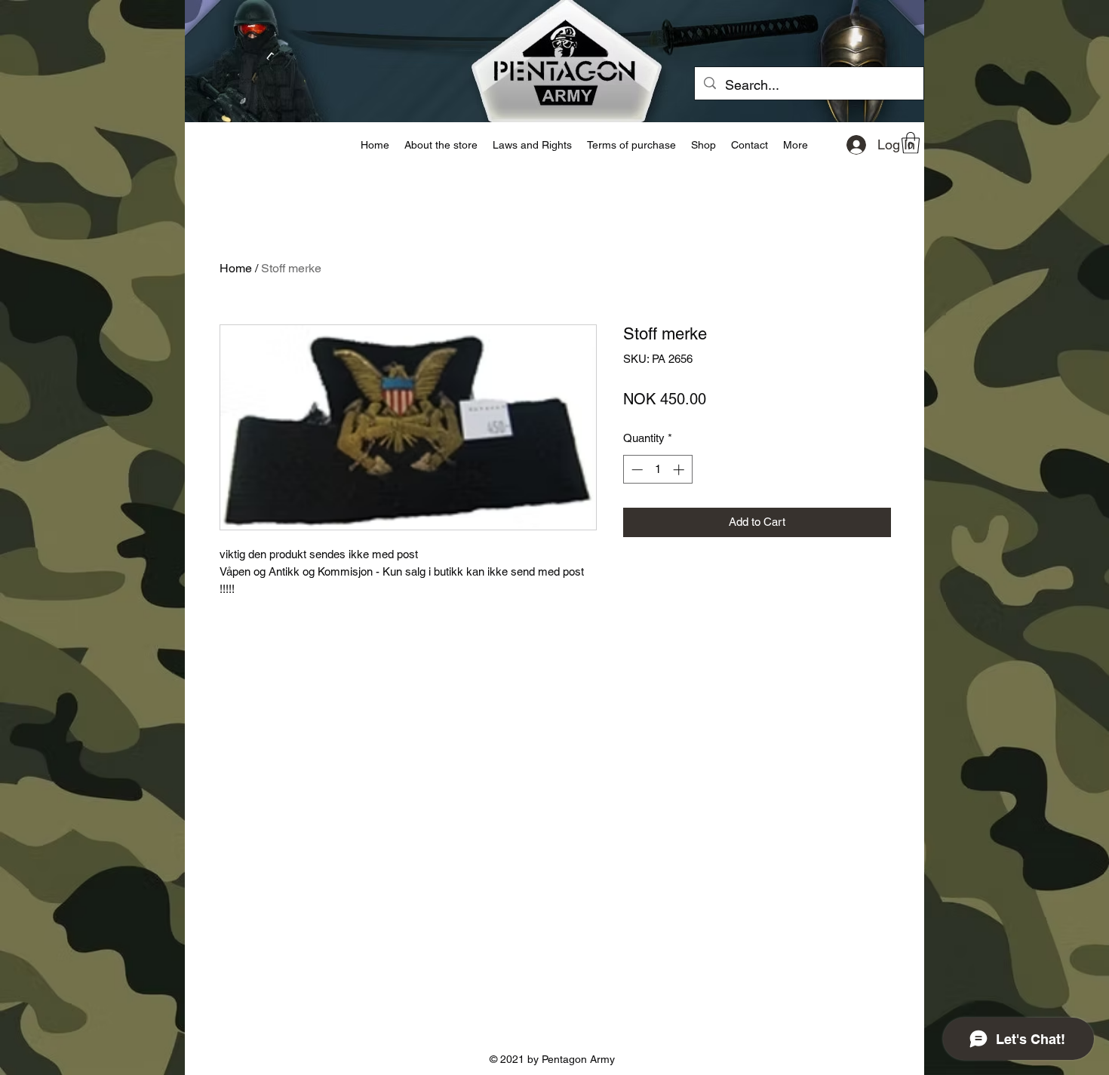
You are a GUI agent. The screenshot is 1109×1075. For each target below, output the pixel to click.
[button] (911, 143)
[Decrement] (635, 470)
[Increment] (680, 470)
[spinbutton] (657, 470)
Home (236, 268)
